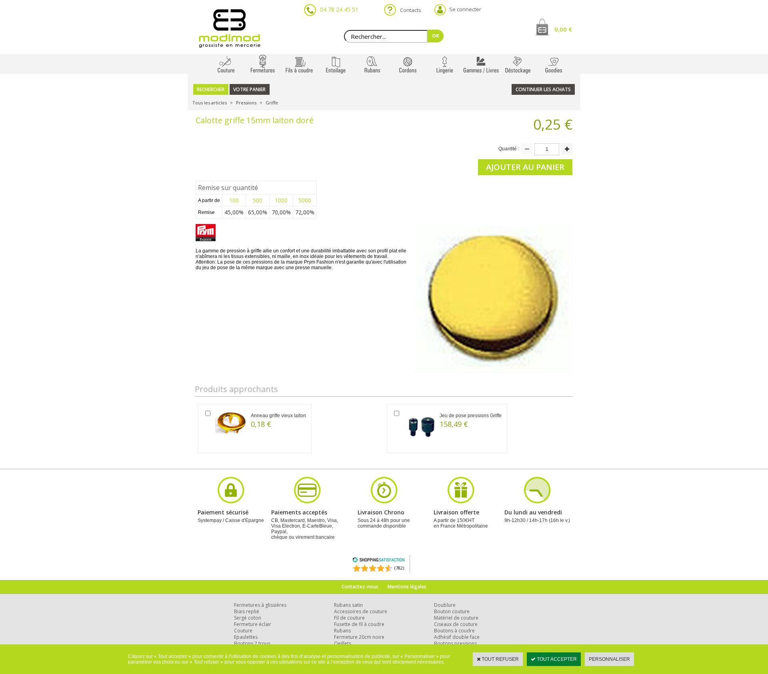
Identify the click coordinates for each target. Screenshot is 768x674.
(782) (399, 568)
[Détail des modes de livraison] (384, 503)
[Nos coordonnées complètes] (537, 503)
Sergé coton (247, 617)
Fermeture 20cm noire (359, 637)
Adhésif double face (457, 637)
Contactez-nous (360, 586)
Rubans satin (348, 605)
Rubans (342, 630)
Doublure (445, 605)
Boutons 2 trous (252, 643)
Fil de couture (349, 617)
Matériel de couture (456, 617)
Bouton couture (452, 611)
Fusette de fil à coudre (359, 624)
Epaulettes (246, 637)
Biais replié (246, 611)
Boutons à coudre (454, 630)
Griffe (272, 103)
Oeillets (342, 643)
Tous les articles (209, 103)
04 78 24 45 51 (339, 9)
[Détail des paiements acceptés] (307, 503)
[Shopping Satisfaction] (378, 561)
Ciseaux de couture (456, 624)
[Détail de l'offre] (461, 503)
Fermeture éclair (252, 624)
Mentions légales (407, 586)
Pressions (246, 103)
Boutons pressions (455, 643)
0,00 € (563, 29)
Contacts (408, 10)
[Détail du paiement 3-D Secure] (231, 503)
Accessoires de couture (360, 611)
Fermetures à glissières (260, 605)
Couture (243, 630)
